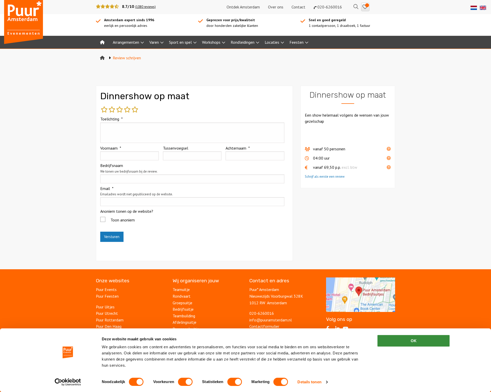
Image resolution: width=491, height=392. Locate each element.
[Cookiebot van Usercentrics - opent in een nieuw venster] (68, 382)
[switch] (185, 382)
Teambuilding (184, 315)
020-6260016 (329, 6)
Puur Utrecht (107, 313)
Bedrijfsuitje (183, 309)
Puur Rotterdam (110, 319)
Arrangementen (126, 42)
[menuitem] (102, 42)
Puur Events (106, 289)
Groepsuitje (182, 302)
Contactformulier (264, 326)
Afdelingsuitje (184, 322)
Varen (154, 42)
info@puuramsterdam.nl (270, 319)
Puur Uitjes (105, 306)
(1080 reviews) (145, 7)
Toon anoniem (122, 219)
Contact (298, 6)
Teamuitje (181, 289)
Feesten (296, 42)
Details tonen (309, 382)
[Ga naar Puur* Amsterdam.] (102, 57)
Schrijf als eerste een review (324, 176)
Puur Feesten (107, 296)
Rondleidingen (242, 42)
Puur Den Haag (108, 326)
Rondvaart (182, 296)
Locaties (272, 42)
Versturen (111, 236)
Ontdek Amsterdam (243, 6)
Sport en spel (180, 42)
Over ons (275, 6)
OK (414, 341)
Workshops (211, 42)
